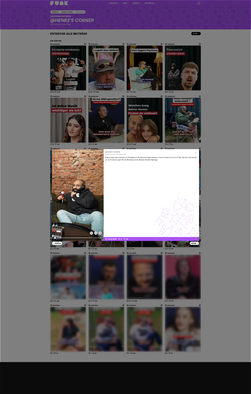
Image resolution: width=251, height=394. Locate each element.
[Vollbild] (100, 233)
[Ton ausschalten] (91, 233)
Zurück (58, 243)
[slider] (75, 237)
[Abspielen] (78, 195)
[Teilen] (95, 233)
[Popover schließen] (195, 153)
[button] (78, 195)
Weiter (193, 243)
